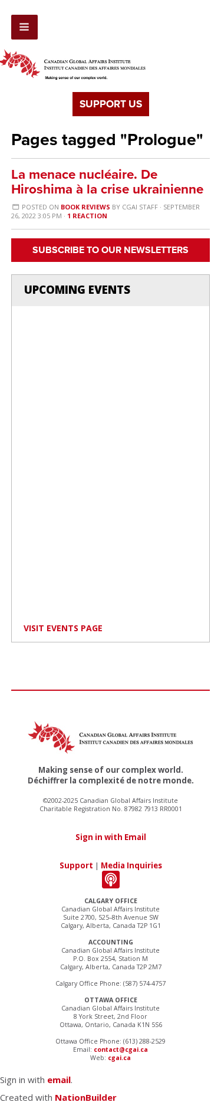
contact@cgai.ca (121, 1049)
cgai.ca (119, 1058)
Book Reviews (85, 206)
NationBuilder (86, 1097)
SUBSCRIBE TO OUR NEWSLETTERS (110, 250)
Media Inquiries (131, 865)
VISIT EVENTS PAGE (63, 628)
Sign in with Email (110, 837)
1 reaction (87, 215)
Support (76, 865)
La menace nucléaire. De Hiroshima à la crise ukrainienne (107, 181)
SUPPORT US (111, 104)
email (59, 1079)
